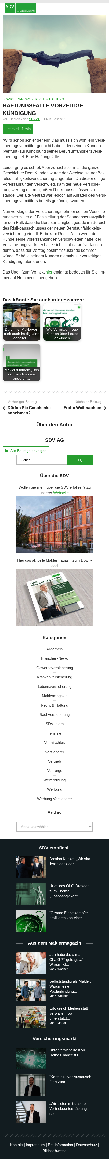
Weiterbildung (54, 780)
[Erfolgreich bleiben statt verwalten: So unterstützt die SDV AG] (31, 1017)
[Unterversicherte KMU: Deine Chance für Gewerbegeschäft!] (31, 1058)
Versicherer (54, 752)
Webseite (61, 493)
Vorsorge (54, 770)
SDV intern (55, 724)
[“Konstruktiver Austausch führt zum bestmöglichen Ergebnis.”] (31, 1085)
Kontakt (16, 1145)
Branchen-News (16, 99)
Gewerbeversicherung (54, 668)
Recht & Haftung (49, 99)
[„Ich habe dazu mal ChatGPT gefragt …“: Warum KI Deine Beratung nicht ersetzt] (31, 963)
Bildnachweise (54, 1151)
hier (49, 272)
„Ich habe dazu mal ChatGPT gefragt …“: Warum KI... (67, 959)
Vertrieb (54, 761)
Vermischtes (54, 742)
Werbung (54, 789)
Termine (54, 733)
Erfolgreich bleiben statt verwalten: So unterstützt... (68, 1013)
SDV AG (34, 119)
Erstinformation (60, 1145)
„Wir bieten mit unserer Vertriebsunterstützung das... (68, 1108)
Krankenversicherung (54, 677)
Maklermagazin (54, 696)
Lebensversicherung (54, 686)
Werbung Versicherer (54, 799)
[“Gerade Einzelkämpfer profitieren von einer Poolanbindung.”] (31, 921)
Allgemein (54, 649)
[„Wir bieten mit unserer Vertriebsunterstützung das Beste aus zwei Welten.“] (31, 1112)
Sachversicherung (55, 714)
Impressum (35, 1145)
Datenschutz (86, 1145)
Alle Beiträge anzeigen (28, 451)
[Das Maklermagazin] (54, 8)
